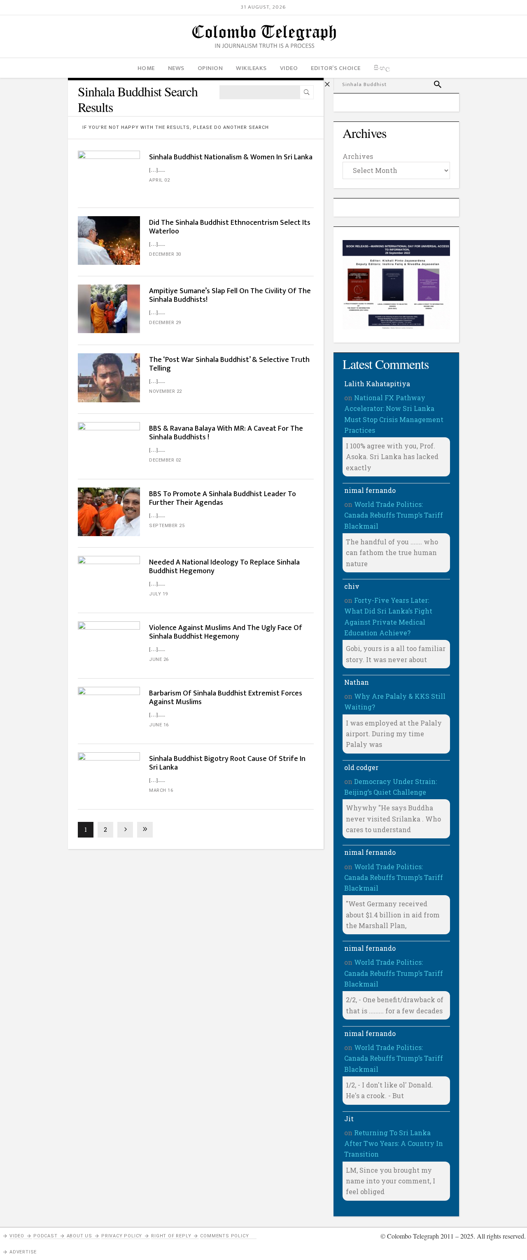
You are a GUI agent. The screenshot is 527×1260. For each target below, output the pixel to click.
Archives (358, 156)
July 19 (158, 594)
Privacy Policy (121, 1236)
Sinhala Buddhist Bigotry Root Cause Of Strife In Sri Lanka (227, 763)
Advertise (23, 1252)
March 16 (161, 790)
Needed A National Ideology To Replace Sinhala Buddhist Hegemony (224, 566)
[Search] (307, 92)
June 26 (159, 659)
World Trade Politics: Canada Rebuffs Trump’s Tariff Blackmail (393, 515)
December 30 (165, 254)
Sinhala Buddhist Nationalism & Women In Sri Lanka (230, 157)
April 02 (159, 180)
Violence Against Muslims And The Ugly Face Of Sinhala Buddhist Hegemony (225, 632)
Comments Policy (224, 1236)
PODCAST (45, 1236)
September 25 (166, 525)
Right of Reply (171, 1236)
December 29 (165, 322)
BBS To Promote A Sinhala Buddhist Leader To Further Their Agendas (222, 498)
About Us (79, 1236)
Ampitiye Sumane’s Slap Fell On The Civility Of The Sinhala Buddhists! (230, 295)
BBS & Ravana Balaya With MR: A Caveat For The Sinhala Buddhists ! (226, 432)
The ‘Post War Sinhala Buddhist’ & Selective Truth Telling (229, 364)
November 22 (165, 391)
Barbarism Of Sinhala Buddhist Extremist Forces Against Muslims (225, 697)
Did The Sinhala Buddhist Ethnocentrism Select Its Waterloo (229, 227)
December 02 (165, 460)
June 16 (159, 725)
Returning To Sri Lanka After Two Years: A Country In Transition (393, 1143)
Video (16, 1236)
